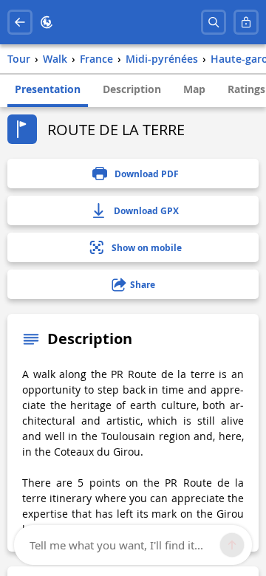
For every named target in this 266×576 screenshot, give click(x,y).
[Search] (213, 22)
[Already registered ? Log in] (246, 22)
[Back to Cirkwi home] (46, 22)
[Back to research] (20, 22)
